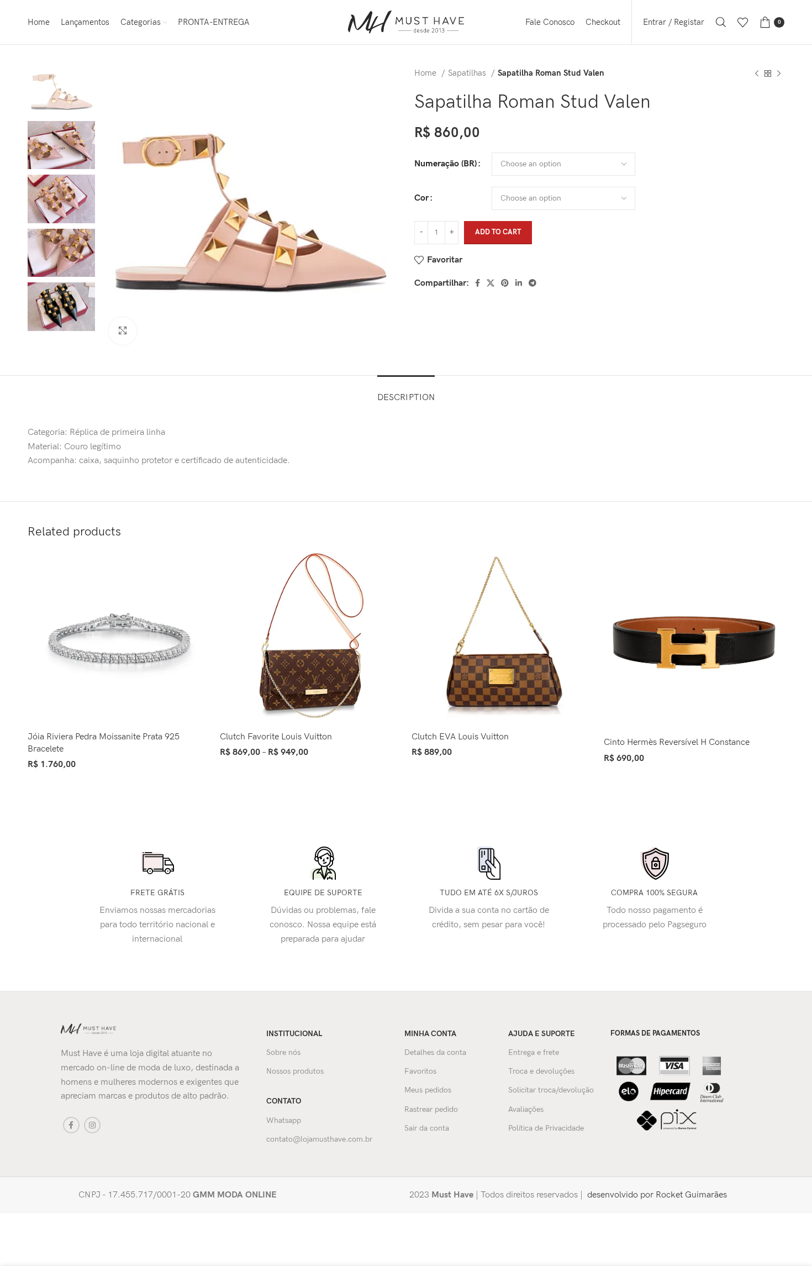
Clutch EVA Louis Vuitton (460, 737)
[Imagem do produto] (118, 639)
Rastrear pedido (431, 1109)
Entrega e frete (533, 1052)
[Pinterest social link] (505, 283)
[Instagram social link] (92, 1125)
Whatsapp (283, 1120)
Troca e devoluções (541, 1071)
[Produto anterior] (756, 73)
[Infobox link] (230, 1195)
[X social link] (490, 283)
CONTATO (283, 1101)
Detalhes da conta (435, 1052)
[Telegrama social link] (532, 283)
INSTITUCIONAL (294, 1033)
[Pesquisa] (721, 22)
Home (426, 73)
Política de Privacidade (546, 1128)
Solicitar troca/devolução (551, 1090)
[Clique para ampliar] (122, 331)
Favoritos (420, 1071)
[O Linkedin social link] (518, 283)
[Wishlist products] (743, 22)
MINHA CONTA (430, 1033)
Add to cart (498, 232)
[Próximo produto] (778, 73)
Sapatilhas (468, 73)
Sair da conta (426, 1128)
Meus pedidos (427, 1090)
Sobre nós (283, 1052)
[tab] (406, 392)
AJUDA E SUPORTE (541, 1033)
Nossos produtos (295, 1071)
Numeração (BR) (445, 164)
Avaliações (526, 1109)
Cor (421, 198)
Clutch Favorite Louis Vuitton (276, 737)
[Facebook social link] (477, 283)
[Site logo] (406, 22)
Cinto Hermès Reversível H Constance (677, 742)
